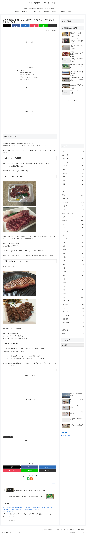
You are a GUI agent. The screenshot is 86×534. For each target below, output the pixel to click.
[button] (52, 25)
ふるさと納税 (6, 436)
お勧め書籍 (77, 529)
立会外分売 (66, 529)
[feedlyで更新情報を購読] (28, 478)
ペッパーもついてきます (27, 79)
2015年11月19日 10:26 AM (9, 511)
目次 (27, 67)
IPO (61, 529)
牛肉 (12, 436)
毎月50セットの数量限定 (26, 72)
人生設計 (45, 529)
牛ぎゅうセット (23, 70)
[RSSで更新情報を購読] (31, 478)
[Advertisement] (30, 35)
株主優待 (50, 529)
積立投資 (72, 529)
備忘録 (82, 529)
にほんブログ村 (65, 435)
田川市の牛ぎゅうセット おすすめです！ (31, 77)
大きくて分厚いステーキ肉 (27, 74)
